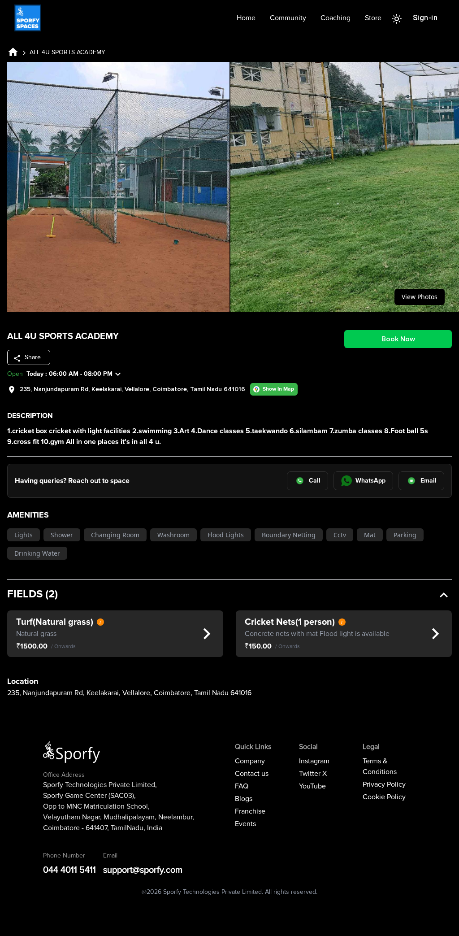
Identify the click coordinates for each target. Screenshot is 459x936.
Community (288, 17)
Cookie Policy (384, 796)
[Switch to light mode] (396, 18)
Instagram (314, 761)
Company (250, 761)
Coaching (335, 17)
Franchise (250, 811)
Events (245, 823)
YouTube (312, 786)
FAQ (241, 786)
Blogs (243, 798)
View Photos (419, 296)
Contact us (251, 773)
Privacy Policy (384, 784)
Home (246, 17)
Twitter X (313, 773)
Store (373, 17)
